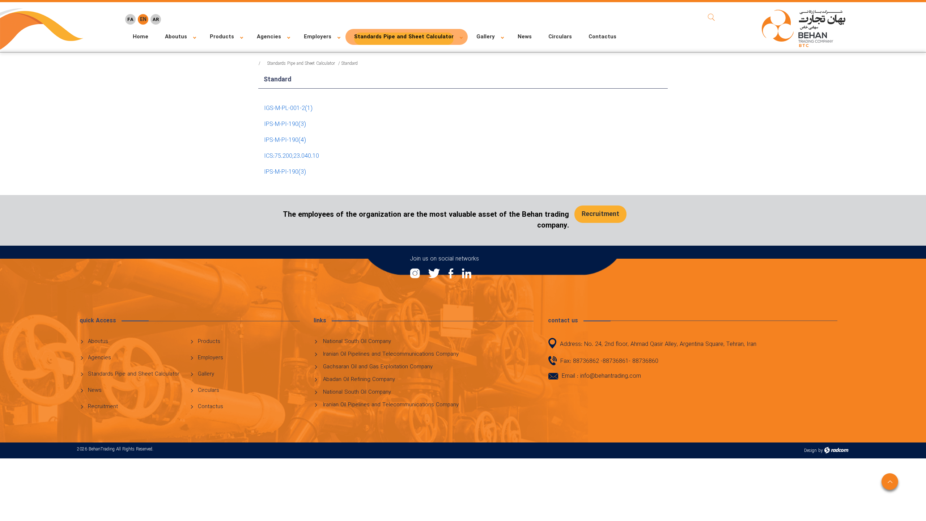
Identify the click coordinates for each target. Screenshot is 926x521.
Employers (210, 357)
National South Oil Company (357, 341)
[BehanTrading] (803, 28)
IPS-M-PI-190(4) (285, 140)
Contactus (210, 406)
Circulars (208, 390)
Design (810, 450)
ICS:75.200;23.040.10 (291, 156)
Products (209, 341)
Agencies (99, 357)
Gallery (206, 374)
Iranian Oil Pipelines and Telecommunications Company (391, 354)
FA (130, 20)
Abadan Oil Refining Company (359, 379)
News (95, 390)
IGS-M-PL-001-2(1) (288, 108)
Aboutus (98, 341)
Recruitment (103, 406)
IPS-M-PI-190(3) (285, 124)
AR (156, 20)
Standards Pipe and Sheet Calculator (301, 63)
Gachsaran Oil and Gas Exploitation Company (378, 367)
